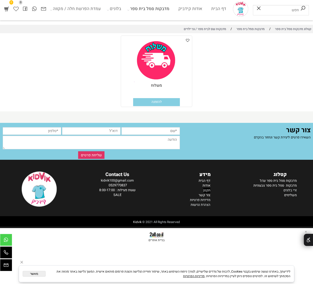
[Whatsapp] (34, 9)
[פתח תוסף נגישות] (308, 240)
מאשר (34, 274)
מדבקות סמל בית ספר (149, 9)
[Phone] (6, 253)
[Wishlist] (16, 9)
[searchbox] (281, 10)
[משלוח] (156, 81)
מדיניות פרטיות (200, 200)
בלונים (115, 9)
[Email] (43, 9)
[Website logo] (240, 9)
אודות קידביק (190, 9)
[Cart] (6, 9)
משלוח (156, 85)
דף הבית (218, 9)
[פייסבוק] (25, 9)
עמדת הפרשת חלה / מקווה (77, 9)
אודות (206, 185)
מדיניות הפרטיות (194, 276)
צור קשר (204, 195)
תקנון (206, 190)
